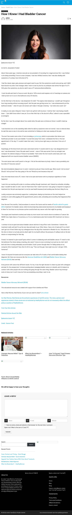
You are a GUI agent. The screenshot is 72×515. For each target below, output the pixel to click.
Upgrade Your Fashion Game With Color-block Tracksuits (17, 459)
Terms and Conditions (55, 500)
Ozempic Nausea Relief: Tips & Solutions (13, 456)
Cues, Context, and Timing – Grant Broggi (13, 454)
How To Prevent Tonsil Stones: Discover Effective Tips (59, 354)
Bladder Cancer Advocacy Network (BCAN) (14, 282)
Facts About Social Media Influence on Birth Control (10, 377)
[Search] (64, 2)
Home (3, 7)
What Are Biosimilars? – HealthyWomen (33, 354)
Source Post (10, 323)
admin (8, 18)
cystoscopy (37, 136)
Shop (50, 485)
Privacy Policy (53, 498)
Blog (50, 483)
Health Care (9, 7)
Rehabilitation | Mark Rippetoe (10, 461)
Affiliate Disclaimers (54, 502)
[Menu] (2, 2)
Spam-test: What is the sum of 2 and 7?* (16, 427)
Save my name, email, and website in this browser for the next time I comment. (29, 425)
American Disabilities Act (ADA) (37, 257)
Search (3, 442)
